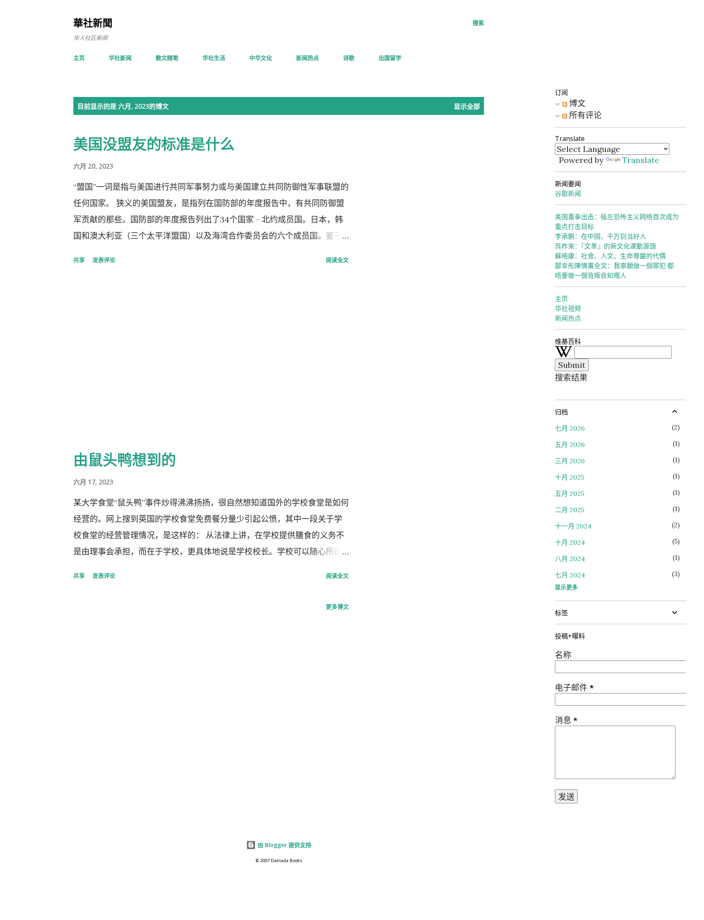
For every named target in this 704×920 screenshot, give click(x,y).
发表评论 (103, 260)
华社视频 (568, 308)
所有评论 (584, 115)
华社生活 (213, 58)
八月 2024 (570, 559)
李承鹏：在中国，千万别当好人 (600, 236)
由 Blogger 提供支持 (283, 845)
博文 (576, 103)
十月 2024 (570, 542)
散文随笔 (167, 58)
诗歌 (348, 58)
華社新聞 (92, 22)
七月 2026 (570, 428)
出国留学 (389, 58)
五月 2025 (569, 493)
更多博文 (337, 606)
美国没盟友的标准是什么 (154, 144)
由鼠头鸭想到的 (124, 460)
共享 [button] (79, 260)
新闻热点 (307, 58)
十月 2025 (569, 477)
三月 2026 (570, 461)
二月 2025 (569, 510)
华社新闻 (120, 58)
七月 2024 (570, 575)
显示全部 (467, 106)
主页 (79, 58)
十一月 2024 (573, 526)
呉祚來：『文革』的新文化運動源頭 (605, 246)
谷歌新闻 (568, 193)
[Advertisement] (211, 359)
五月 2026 (570, 444)
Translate (640, 160)
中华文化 (260, 58)
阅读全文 (337, 260)
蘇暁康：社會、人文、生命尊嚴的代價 (610, 256)
